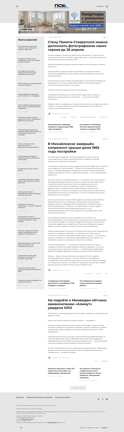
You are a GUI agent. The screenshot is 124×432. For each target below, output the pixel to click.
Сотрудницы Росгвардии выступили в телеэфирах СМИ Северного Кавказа (61, 283)
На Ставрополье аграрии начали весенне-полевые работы (91, 283)
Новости (100, 6)
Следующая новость (78, 388)
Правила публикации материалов (39, 397)
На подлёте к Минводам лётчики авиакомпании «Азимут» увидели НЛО (90, 127)
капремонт (88, 273)
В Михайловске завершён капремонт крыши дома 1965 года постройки (60, 127)
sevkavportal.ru (52, 422)
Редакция (20, 397)
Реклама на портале (62, 397)
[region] (30, 165)
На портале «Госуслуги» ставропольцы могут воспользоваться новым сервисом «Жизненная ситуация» (90, 373)
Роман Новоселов (63, 113)
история (64, 117)
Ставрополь (104, 117)
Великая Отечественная (88, 117)
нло (96, 361)
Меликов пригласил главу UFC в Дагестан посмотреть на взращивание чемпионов (61, 371)
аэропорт (104, 361)
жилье (98, 273)
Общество (61, 132)
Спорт (60, 376)
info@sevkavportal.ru (27, 419)
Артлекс (104, 427)
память (73, 117)
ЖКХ (106, 273)
